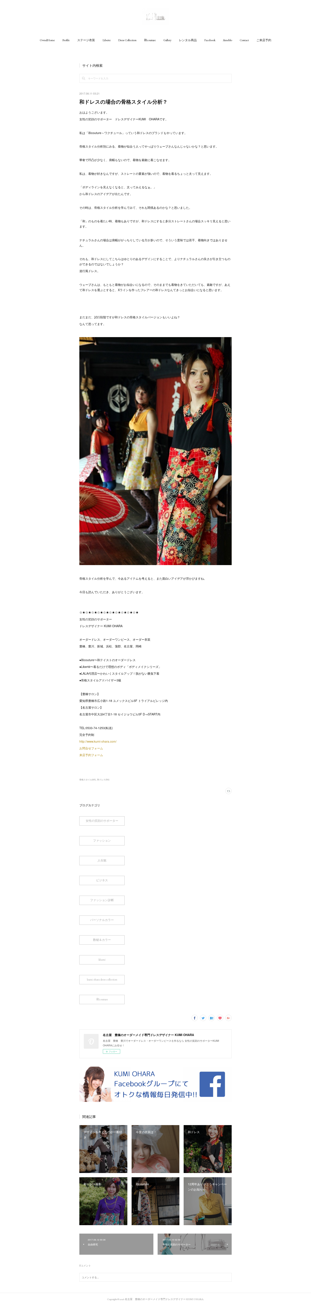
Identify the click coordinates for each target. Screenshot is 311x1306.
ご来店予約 (263, 40)
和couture (150, 40)
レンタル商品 (188, 40)
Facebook (209, 40)
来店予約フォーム (91, 755)
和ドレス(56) (103, 779)
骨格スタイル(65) (87, 779)
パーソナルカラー (102, 920)
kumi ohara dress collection (102, 979)
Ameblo (227, 40)
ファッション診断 (102, 900)
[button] (47, 40)
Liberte (107, 40)
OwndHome (47, 40)
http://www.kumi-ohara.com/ (98, 741)
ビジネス (102, 880)
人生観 (102, 860)
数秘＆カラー (102, 940)
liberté (102, 960)
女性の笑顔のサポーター (102, 821)
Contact (244, 40)
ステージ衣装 (86, 40)
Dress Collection (127, 40)
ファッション (102, 840)
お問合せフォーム (91, 748)
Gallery (167, 40)
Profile (66, 40)
